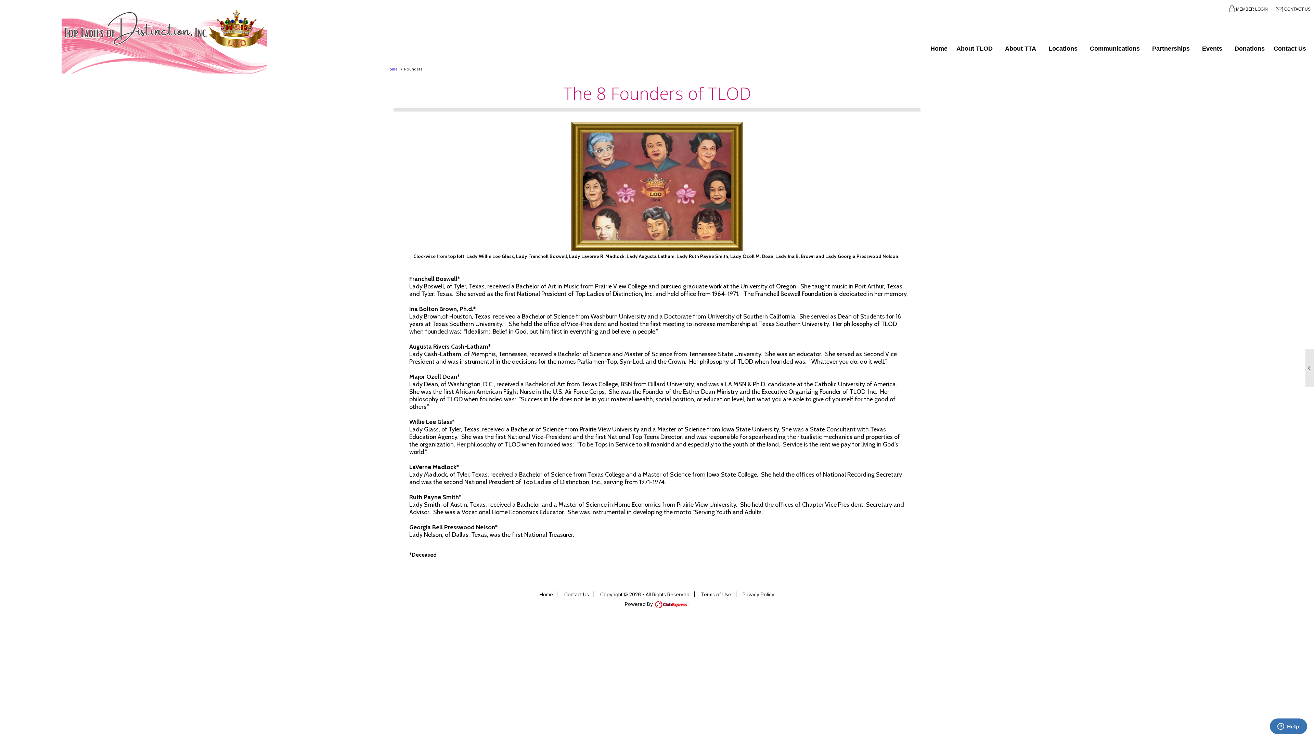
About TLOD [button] (974, 48)
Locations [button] (1063, 48)
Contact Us (1297, 9)
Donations (1250, 48)
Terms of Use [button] (716, 594)
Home (939, 48)
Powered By (639, 604)
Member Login (1252, 9)
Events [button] (1212, 48)
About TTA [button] (1020, 48)
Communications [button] (1115, 48)
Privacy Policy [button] (758, 594)
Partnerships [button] (1171, 48)
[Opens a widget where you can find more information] (1288, 727)
